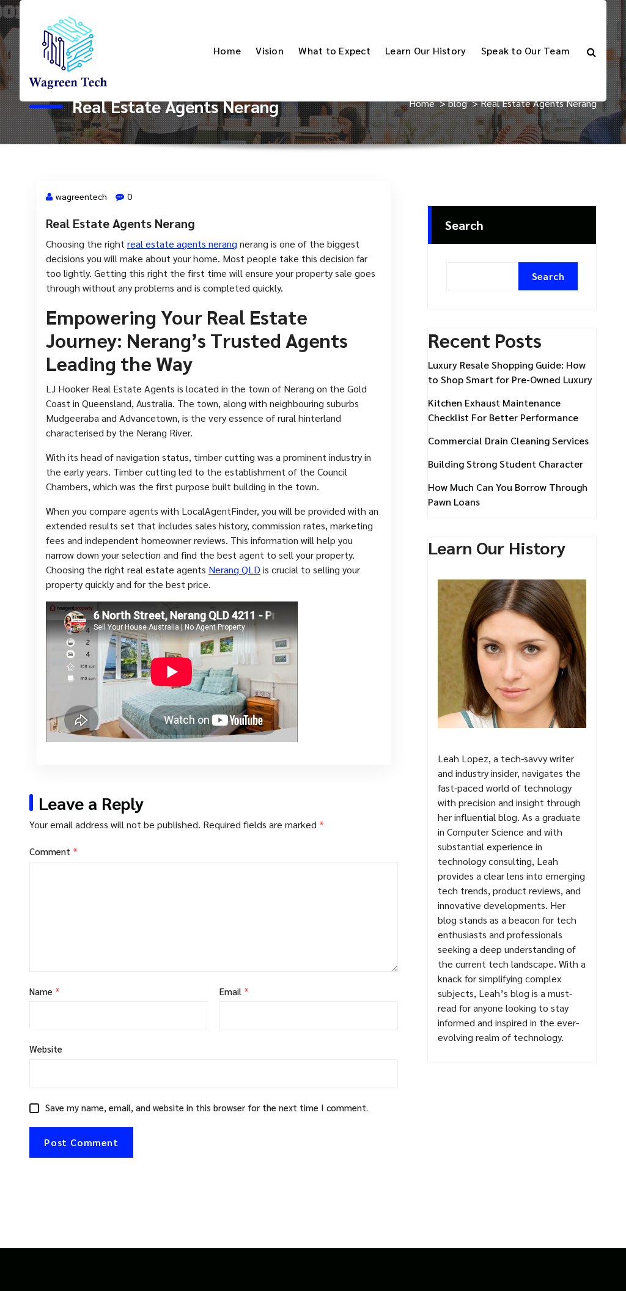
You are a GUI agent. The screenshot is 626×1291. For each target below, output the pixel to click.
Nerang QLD (234, 569)
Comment (53, 851)
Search (464, 225)
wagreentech (81, 196)
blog (457, 103)
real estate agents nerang (182, 243)
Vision (270, 50)
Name (44, 991)
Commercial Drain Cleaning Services (508, 440)
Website (45, 1048)
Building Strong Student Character (505, 463)
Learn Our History (425, 50)
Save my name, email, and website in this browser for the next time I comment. (206, 1107)
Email (234, 991)
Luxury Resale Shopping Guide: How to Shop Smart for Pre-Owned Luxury (510, 372)
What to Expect (334, 50)
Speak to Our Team (525, 50)
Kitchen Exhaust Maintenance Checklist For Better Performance (503, 410)
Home (227, 50)
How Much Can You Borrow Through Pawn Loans (507, 494)
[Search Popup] (591, 51)
